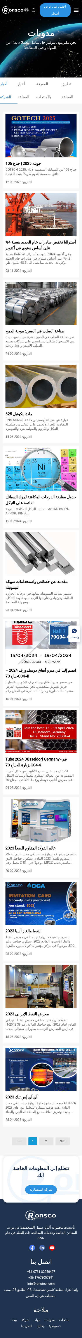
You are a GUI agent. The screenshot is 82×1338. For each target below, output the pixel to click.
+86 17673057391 (41, 1277)
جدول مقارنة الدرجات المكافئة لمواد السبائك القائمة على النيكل (40, 500)
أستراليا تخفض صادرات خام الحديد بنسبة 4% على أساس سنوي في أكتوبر (40, 245)
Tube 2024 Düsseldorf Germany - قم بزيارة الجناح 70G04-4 (36, 762)
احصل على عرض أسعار (55, 10)
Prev (19, 1141)
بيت (14, 1320)
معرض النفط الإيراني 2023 (27, 1014)
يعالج (40, 1326)
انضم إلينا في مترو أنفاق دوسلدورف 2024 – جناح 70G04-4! (40, 673)
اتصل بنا (27, 1326)
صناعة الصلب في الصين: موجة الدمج (35, 331)
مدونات (50, 1320)
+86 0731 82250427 (41, 1271)
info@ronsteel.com (41, 1283)
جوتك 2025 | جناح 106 (23, 164)
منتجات (64, 1320)
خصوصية (55, 1326)
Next (62, 1141)
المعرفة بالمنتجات (44, 90)
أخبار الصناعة (23, 90)
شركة (25, 1320)
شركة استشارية (41, 1189)
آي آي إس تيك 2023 (21, 1097)
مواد (37, 1320)
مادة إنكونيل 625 (19, 414)
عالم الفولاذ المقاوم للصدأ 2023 (31, 848)
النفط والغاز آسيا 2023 (23, 931)
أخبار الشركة (5, 90)
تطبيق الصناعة (67, 90)
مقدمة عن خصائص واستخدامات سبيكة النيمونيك (36, 585)
